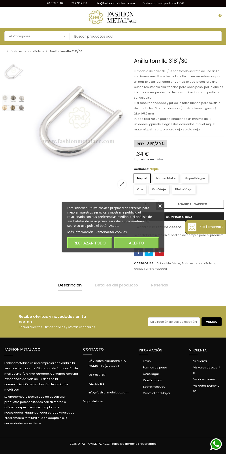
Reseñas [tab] (159, 285)
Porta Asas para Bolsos (198, 263)
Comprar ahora (179, 217)
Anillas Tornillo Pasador (150, 269)
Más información (80, 232)
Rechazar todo (89, 243)
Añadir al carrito (192, 204)
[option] (78, 125)
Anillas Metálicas (168, 263)
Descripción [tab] (70, 285)
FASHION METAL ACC (22, 349)
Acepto (136, 243)
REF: (140, 144)
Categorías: (144, 263)
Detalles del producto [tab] (116, 285)
